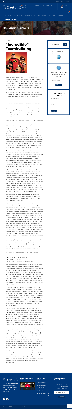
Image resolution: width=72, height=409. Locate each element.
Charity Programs (41, 15)
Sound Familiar (42, 382)
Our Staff (40, 390)
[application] (27, 386)
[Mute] (31, 389)
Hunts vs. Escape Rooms (45, 395)
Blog (56, 27)
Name (52, 104)
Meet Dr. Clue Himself (44, 393)
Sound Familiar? (7, 15)
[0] (68, 12)
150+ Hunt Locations (30, 15)
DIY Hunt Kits (60, 15)
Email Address (55, 98)
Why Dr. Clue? (42, 385)
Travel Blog (7, 19)
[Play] (22, 389)
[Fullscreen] (33, 389)
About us (5, 394)
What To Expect (18, 15)
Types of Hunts (51, 15)
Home (52, 27)
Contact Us (14, 19)
